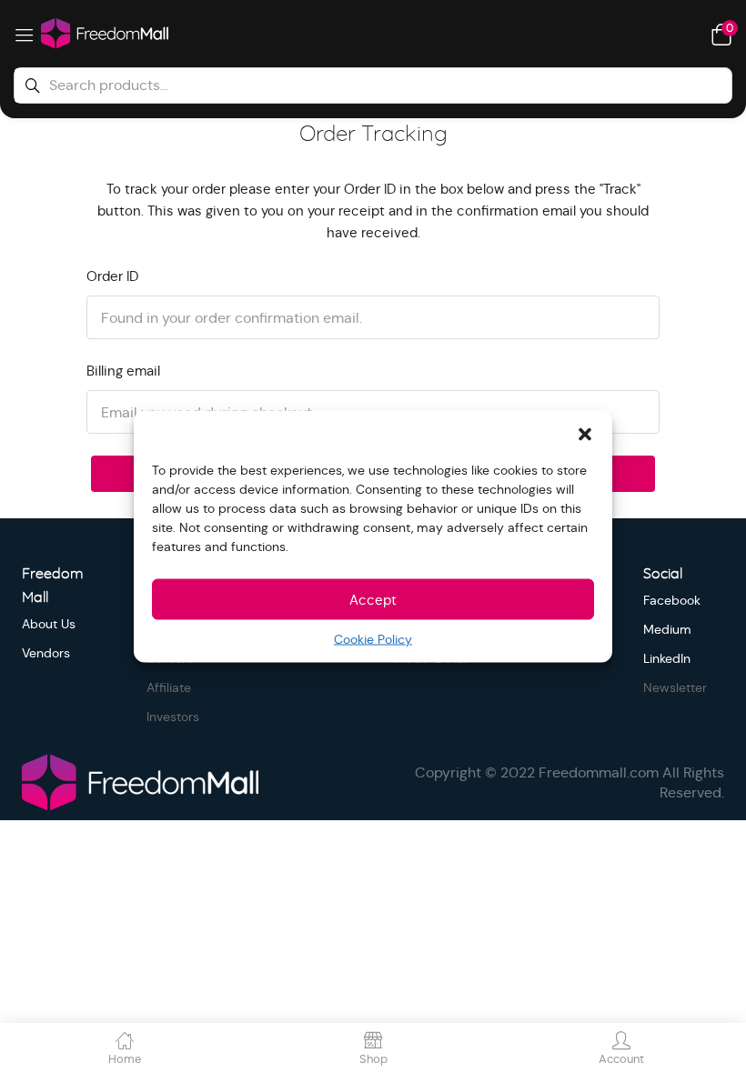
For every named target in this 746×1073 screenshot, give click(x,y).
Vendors (46, 653)
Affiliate (168, 687)
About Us (49, 624)
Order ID (112, 276)
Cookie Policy (373, 639)
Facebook (672, 600)
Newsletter (675, 687)
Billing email (123, 370)
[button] (585, 434)
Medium (667, 629)
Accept (373, 598)
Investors (172, 716)
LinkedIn (667, 658)
